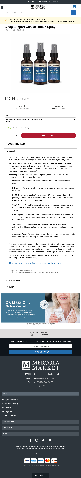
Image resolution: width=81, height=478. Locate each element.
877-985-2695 (30, 374)
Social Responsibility (10, 404)
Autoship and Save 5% (19, 128)
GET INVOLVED (9, 422)
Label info (14, 280)
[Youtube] (50, 440)
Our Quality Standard (10, 400)
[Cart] (74, 6)
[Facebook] (30, 440)
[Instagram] (36, 440)
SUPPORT (7, 433)
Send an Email (53, 374)
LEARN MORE (8, 428)
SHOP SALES (39, 475)
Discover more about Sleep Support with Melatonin (37, 262)
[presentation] (71, 63)
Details (13, 151)
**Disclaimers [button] (39, 454)
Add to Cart (48, 135)
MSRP (26, 99)
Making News (7, 412)
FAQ (11, 287)
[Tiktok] (43, 440)
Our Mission (6, 408)
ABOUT (6, 393)
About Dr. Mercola (9, 416)
